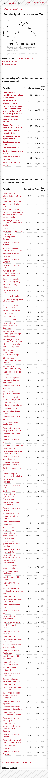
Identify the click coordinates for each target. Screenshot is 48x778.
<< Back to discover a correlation (16, 762)
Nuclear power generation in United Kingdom (11, 543)
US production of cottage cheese (10, 668)
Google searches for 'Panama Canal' (11, 572)
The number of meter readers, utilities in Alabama (12, 204)
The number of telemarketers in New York (12, 196)
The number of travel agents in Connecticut (12, 741)
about (29, 3)
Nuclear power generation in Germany (13, 229)
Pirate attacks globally (12, 296)
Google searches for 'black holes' (11, 606)
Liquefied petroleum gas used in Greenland (12, 707)
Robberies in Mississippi (8, 480)
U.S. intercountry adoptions (10, 285)
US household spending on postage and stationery (12, 333)
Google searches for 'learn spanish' (11, 306)
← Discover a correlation (12, 9)
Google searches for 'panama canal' (11, 523)
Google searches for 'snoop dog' (11, 423)
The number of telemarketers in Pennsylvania (10, 535)
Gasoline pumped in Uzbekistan (11, 657)
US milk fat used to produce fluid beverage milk (13, 591)
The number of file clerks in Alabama (10, 663)
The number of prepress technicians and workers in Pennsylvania (12, 559)
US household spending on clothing (12, 367)
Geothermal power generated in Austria (11, 680)
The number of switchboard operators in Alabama (12, 639)
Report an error (9, 64)
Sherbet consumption (12, 622)
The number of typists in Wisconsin (12, 617)
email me (36, 3)
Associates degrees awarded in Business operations (11, 380)
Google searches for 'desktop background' (12, 398)
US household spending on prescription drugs (11, 352)
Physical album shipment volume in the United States (11, 273)
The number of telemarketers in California (10, 325)
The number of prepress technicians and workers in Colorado (12, 727)
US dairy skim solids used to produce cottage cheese (11, 695)
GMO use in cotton (11, 320)
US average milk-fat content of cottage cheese (11, 516)
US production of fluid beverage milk (12, 646)
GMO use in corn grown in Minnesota (11, 392)
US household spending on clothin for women (13, 360)
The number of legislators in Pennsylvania (9, 496)
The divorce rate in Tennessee (11, 747)
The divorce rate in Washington (11, 651)
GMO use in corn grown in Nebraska (11, 566)
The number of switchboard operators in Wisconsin (12, 599)
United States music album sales (11, 312)
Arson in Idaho (9, 316)
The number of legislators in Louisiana (12, 404)
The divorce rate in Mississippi (11, 719)
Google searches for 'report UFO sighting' (11, 280)
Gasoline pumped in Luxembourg (11, 503)
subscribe (43, 3)
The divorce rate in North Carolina (11, 457)
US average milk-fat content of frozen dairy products (12, 222)
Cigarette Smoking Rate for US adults (13, 300)
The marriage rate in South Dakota (11, 550)
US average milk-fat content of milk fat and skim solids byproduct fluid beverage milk (12, 343)
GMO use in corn (10, 491)
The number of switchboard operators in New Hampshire (12, 450)
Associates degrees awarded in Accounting (13, 249)
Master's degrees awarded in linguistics (12, 474)
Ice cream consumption (13, 445)
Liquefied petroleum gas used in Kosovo (11, 463)
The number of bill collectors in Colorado (12, 713)
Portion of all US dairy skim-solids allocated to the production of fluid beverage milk (13, 213)
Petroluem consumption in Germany (9, 236)
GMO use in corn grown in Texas (10, 528)
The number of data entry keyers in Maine (12, 429)
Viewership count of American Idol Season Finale (12, 411)
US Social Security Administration (17, 60)
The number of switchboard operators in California (12, 687)
